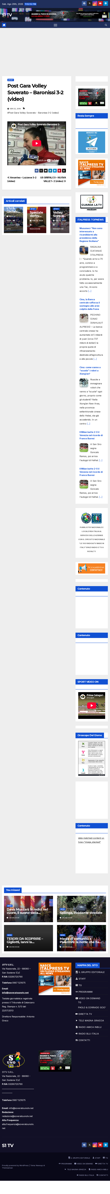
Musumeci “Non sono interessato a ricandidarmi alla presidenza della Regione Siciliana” (91, 234)
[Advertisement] (55, 48)
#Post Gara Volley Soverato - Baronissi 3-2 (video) (33, 112)
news (10, 906)
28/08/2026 (14, 918)
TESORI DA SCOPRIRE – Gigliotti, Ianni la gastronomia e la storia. (25, 942)
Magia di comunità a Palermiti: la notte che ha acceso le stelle (79, 942)
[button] (106, 25)
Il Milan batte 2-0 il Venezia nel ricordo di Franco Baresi (91, 435)
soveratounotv (13, 227)
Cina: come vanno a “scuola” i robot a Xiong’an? (90, 370)
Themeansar (7, 1168)
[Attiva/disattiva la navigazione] (55, 25)
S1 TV (7, 14)
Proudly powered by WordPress (15, 1165)
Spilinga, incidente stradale (81, 913)
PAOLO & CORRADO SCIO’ (92, 1007)
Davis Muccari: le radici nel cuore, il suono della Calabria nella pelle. (27, 912)
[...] (89, 291)
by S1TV (101, 775)
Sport (10, 80)
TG (79, 1002)
